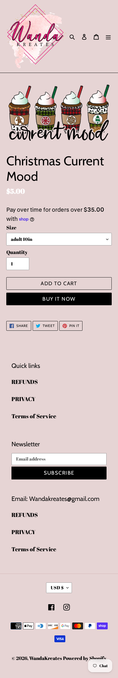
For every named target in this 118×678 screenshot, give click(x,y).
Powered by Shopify (85, 658)
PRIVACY (23, 399)
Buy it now (58, 299)
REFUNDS (24, 382)
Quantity (17, 252)
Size (11, 227)
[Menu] (108, 36)
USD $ (57, 587)
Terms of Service (33, 416)
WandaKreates (45, 658)
